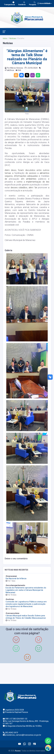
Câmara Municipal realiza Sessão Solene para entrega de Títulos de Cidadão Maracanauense (26, 616)
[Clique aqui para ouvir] (32, 75)
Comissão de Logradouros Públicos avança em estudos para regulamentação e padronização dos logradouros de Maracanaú (26, 604)
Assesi (18, 751)
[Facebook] (21, 75)
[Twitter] (27, 75)
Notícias (12, 38)
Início (5, 38)
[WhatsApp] (38, 75)
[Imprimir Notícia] (16, 75)
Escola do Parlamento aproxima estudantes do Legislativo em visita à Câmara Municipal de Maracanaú (26, 590)
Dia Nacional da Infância (16, 578)
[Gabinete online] (34, 743)
